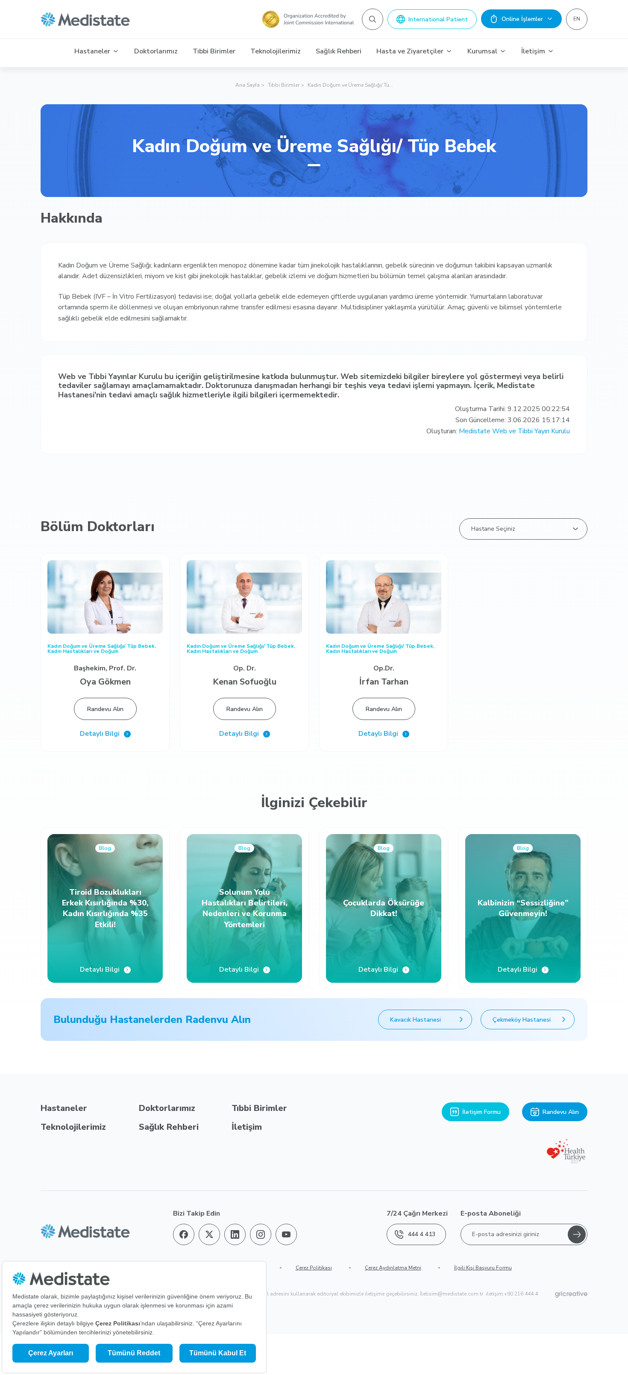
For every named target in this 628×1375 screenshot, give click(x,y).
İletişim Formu (481, 1112)
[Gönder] (577, 1234)
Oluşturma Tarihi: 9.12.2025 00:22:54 (512, 409)
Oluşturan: (498, 431)
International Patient (438, 19)
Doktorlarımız (156, 51)
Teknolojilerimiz (275, 51)
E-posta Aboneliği (491, 1213)
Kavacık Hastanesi (415, 1020)
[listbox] (523, 529)
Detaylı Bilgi (100, 733)
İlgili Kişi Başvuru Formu (483, 1267)
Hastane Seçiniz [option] (493, 529)
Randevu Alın (105, 709)
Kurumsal (482, 51)
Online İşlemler (522, 19)
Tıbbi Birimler (214, 51)
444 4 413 (421, 1234)
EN (576, 18)
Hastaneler (92, 51)
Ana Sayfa (247, 85)
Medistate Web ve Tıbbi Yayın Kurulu (514, 431)
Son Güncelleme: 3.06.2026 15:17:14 (512, 420)
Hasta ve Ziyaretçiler (409, 51)
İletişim (533, 51)
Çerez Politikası (314, 1267)
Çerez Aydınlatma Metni (393, 1267)
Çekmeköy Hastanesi (522, 1020)
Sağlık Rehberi (338, 51)
